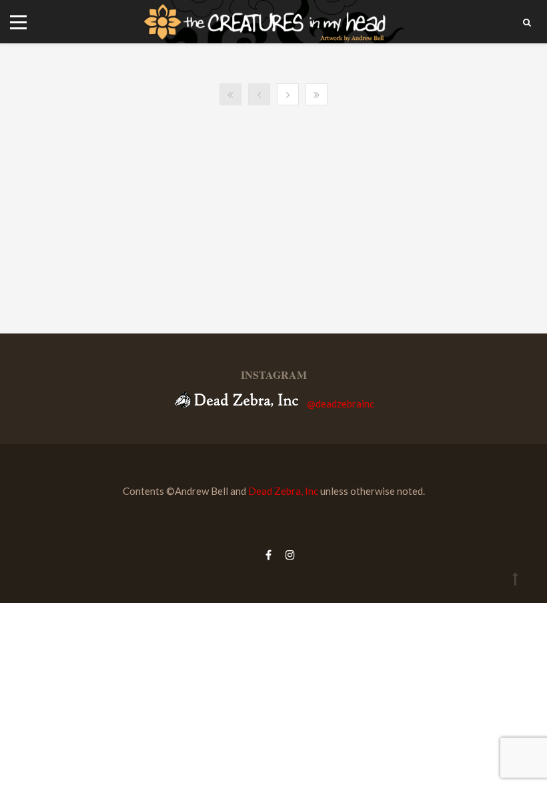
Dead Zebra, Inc (283, 491)
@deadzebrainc (340, 404)
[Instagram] (287, 554)
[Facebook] (268, 554)
